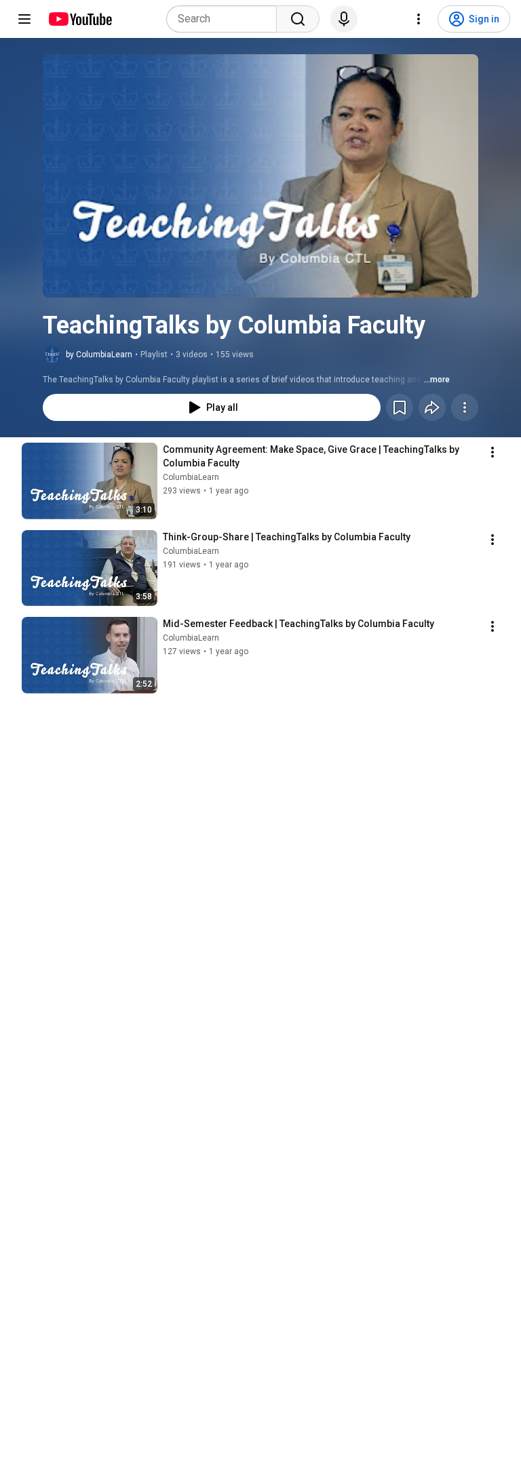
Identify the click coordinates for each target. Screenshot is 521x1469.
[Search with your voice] (344, 19)
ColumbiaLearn (191, 477)
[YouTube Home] (79, 19)
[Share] (432, 407)
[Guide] (24, 19)
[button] (260, 176)
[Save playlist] (399, 407)
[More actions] (464, 407)
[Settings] (418, 19)
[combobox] (225, 19)
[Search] (298, 19)
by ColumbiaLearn (99, 354)
